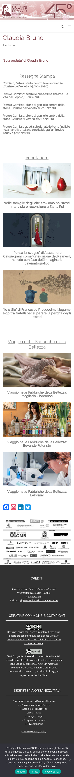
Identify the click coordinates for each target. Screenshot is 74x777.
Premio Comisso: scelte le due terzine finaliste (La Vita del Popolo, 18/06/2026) (35, 95)
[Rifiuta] (69, 760)
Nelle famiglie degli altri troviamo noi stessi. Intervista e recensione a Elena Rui (37, 204)
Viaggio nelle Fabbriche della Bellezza (37, 344)
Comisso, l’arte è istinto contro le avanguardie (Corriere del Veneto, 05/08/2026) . (33, 85)
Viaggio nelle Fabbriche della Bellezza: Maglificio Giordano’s (37, 394)
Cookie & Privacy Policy (34, 731)
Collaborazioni (33, 596)
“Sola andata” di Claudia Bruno (25, 60)
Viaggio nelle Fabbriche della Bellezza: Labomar (37, 493)
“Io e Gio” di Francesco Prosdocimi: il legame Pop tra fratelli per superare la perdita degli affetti (37, 313)
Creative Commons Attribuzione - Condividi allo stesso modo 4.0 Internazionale (34, 639)
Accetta (21, 771)
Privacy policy (51, 771)
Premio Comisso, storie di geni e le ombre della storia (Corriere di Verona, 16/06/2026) (33, 117)
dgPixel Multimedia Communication (39, 600)
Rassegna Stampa (37, 76)
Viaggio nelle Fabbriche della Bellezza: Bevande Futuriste (37, 444)
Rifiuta (34, 771)
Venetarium (37, 157)
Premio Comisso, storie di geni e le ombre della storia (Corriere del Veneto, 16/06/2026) (33, 106)
